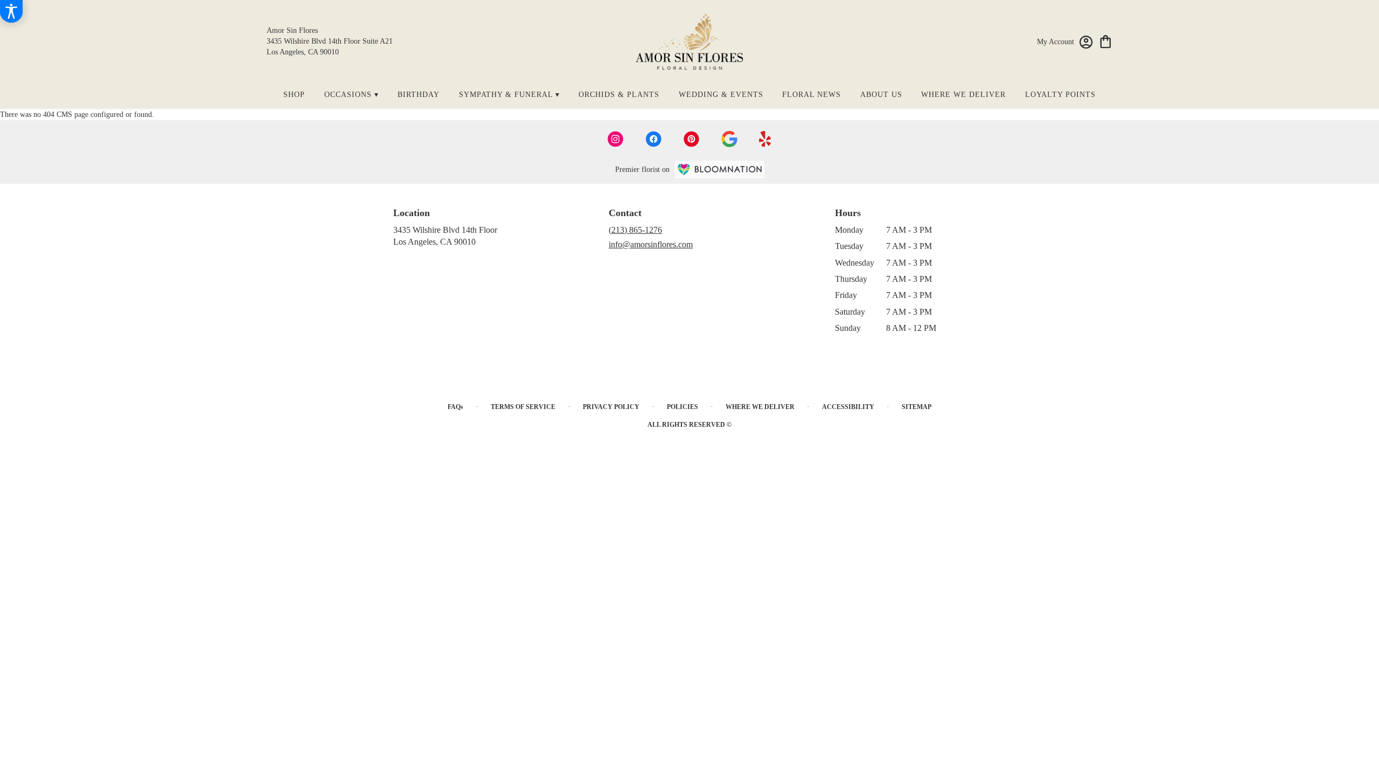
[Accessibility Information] (11, 11)
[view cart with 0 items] (1105, 40)
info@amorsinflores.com (651, 244)
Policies (682, 407)
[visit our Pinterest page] (691, 139)
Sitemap (916, 407)
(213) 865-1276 (635, 229)
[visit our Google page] (729, 139)
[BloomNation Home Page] (719, 169)
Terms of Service (523, 407)
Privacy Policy (611, 407)
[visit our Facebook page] (653, 139)
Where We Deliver (760, 407)
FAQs (455, 407)
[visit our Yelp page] (765, 139)
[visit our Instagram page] (616, 139)
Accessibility (848, 407)
